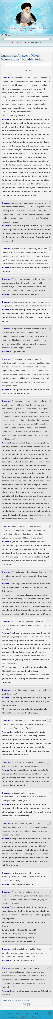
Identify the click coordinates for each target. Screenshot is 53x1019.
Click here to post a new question (15, 1000)
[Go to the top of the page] (49, 1013)
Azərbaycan (13, 1017)
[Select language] (9, 35)
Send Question (35, 42)
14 (49, 762)
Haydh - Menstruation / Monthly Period (22, 57)
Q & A (24, 42)
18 (49, 892)
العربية (9, 1013)
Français (35, 1017)
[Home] (2, 35)
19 (49, 949)
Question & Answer (14, 55)
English (36, 1013)
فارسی (18, 1013)
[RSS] (6, 35)
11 (49, 621)
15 (49, 793)
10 (49, 572)
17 (49, 873)
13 (49, 720)
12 (49, 690)
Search (28, 70)
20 (49, 968)
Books (16, 42)
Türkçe (24, 1017)
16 (49, 823)
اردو (27, 1013)
